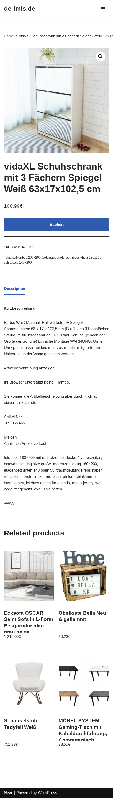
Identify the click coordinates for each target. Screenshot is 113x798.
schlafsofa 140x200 (18, 262)
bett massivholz (53, 257)
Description (14, 288)
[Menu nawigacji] (103, 8)
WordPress (47, 792)
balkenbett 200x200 (26, 257)
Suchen (57, 224)
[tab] (14, 289)
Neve (8, 792)
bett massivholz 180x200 (83, 257)
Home (9, 36)
